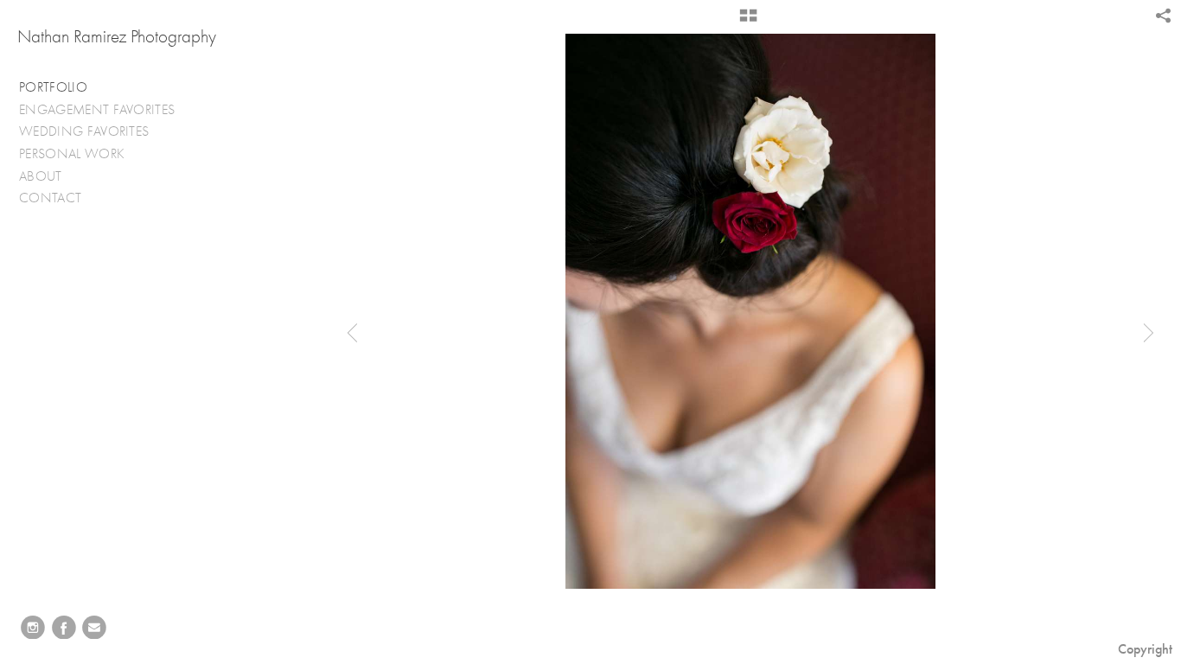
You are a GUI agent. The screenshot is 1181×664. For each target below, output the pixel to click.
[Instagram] (33, 628)
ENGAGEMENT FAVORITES (99, 110)
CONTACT (50, 198)
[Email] (94, 628)
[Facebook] (64, 628)
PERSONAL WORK (73, 154)
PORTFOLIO (53, 87)
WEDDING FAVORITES (86, 131)
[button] (748, 21)
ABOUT (40, 176)
